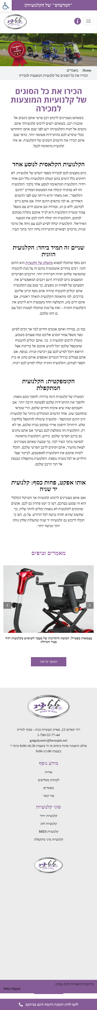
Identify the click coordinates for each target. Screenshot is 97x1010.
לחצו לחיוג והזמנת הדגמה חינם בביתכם (51, 1004)
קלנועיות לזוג (48, 823)
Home (87, 70)
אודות (48, 772)
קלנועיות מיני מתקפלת (48, 839)
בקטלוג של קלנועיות (39, 263)
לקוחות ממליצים (48, 780)
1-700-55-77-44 (48, 735)
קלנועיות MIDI (48, 831)
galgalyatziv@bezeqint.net (48, 740)
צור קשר (48, 796)
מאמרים (72, 70)
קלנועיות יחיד (48, 816)
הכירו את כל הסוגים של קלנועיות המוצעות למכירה (53, 75)
